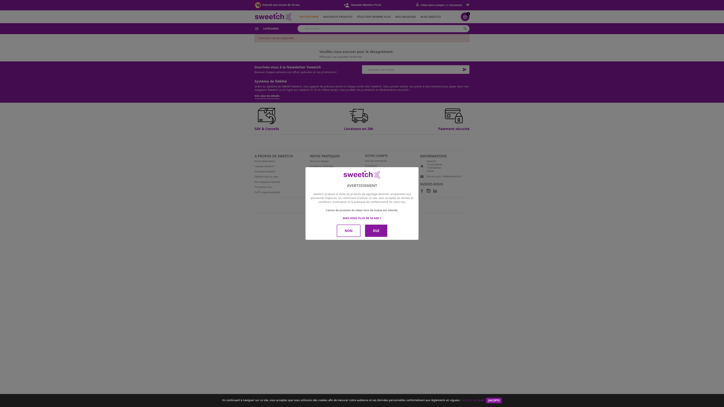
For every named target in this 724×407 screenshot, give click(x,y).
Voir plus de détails (473, 400)
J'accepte (494, 400)
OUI (376, 231)
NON (349, 231)
